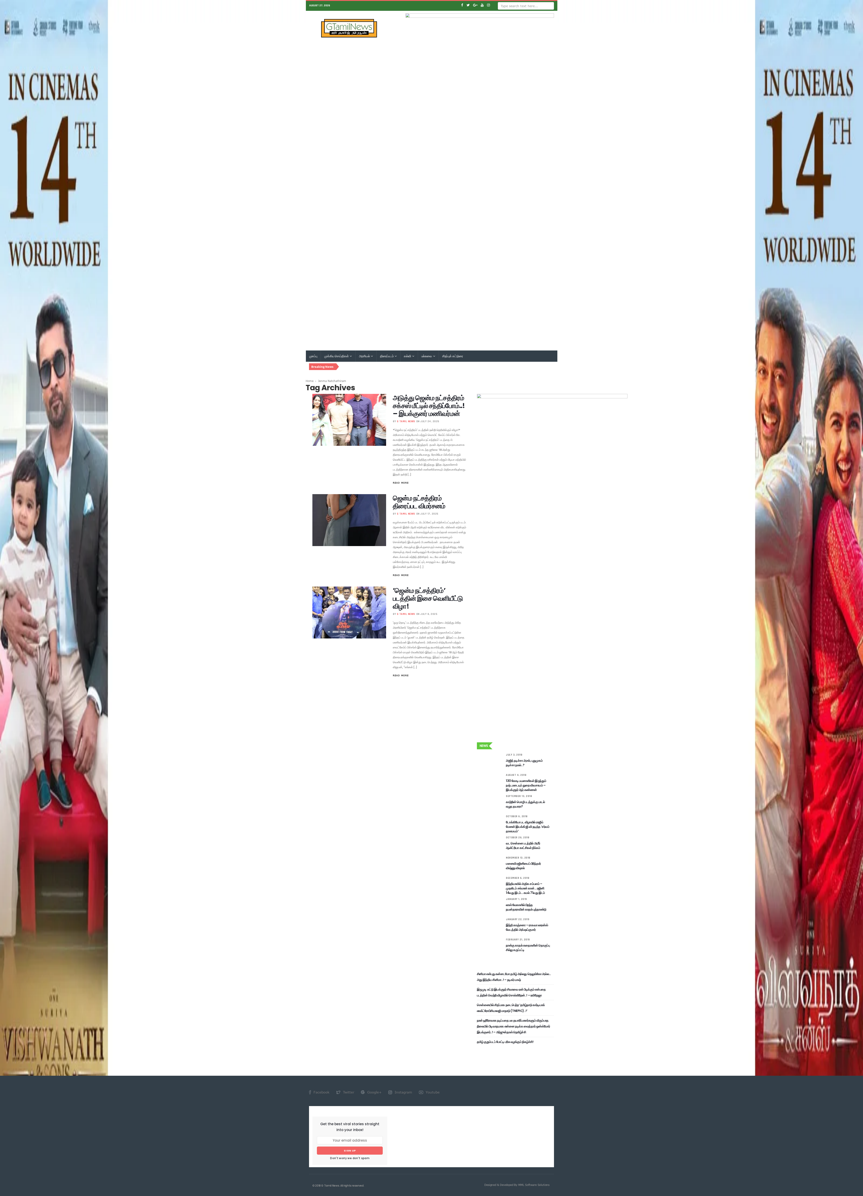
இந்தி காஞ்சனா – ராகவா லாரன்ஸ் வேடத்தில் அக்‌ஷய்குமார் (527, 927)
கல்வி (407, 356)
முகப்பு (313, 356)
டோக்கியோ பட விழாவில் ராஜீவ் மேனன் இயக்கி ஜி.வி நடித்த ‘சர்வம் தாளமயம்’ (527, 826)
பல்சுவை (427, 356)
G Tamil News (406, 421)
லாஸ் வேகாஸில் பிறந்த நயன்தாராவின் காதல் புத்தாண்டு (526, 907)
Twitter (348, 1092)
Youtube (432, 1092)
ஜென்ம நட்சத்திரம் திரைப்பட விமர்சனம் (419, 502)
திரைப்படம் (387, 356)
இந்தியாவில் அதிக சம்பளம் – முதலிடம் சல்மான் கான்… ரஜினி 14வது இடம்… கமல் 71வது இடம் (525, 888)
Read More (401, 482)
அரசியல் (364, 356)
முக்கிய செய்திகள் (336, 356)
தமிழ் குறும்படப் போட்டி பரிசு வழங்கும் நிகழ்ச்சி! (505, 1042)
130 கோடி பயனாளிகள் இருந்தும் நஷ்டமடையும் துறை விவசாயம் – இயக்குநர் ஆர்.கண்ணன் (526, 785)
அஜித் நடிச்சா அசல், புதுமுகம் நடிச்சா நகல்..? (524, 762)
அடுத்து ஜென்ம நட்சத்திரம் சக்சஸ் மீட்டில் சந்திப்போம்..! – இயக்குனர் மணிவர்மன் (429, 405)
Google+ (374, 1092)
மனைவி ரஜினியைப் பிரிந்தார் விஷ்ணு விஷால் (523, 865)
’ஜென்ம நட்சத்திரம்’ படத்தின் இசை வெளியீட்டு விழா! (428, 598)
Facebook (320, 1092)
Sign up (350, 1150)
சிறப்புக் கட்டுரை (452, 356)
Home (310, 380)
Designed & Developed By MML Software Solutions (516, 1184)
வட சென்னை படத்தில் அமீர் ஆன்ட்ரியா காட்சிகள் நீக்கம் (523, 845)
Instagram (403, 1092)
